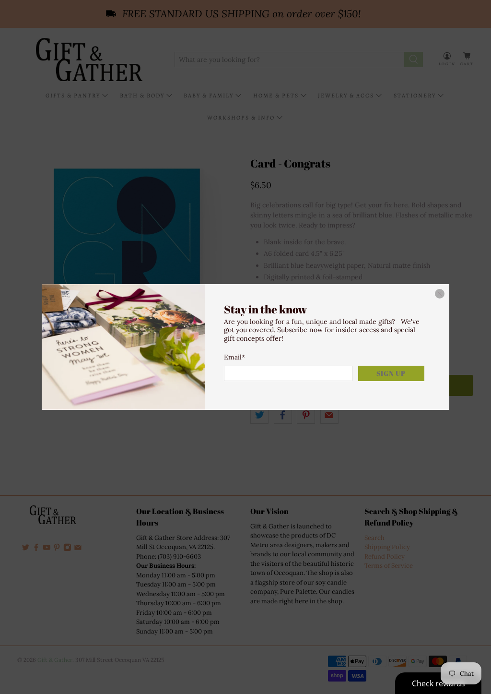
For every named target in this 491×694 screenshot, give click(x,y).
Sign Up (391, 373)
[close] (439, 294)
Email (234, 357)
